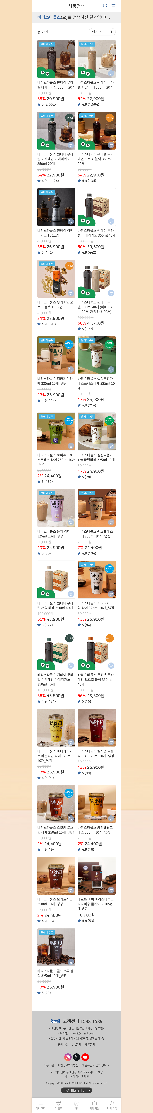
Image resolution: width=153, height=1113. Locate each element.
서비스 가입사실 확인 (76, 1076)
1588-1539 (91, 1021)
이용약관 (49, 1065)
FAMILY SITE (74, 1090)
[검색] (105, 5)
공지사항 (63, 1044)
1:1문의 (76, 1044)
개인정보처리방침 (68, 1065)
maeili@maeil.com (82, 1033)
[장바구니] (113, 5)
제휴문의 (90, 1044)
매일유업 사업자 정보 (94, 1065)
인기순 (96, 32)
